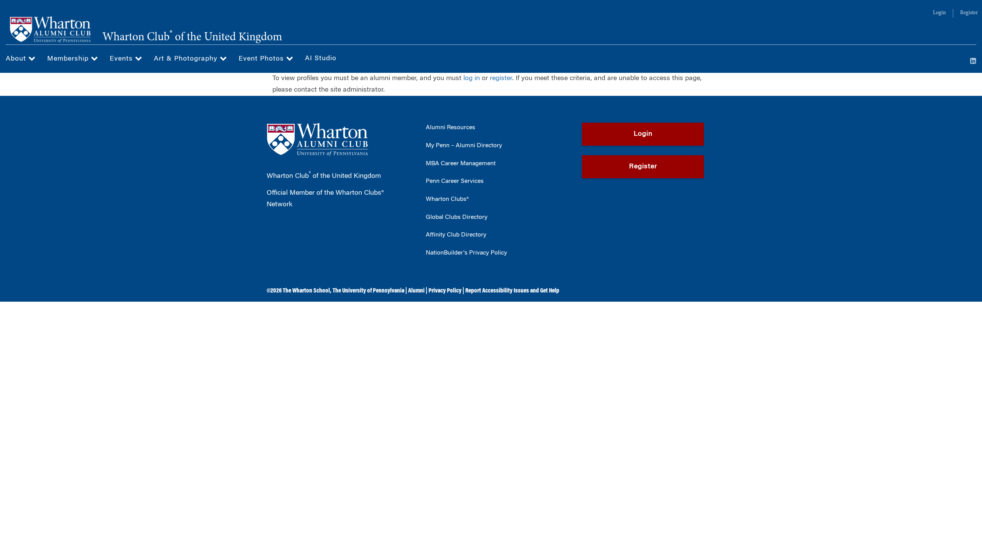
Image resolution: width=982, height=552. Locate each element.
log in (471, 78)
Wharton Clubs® (447, 199)
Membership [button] (69, 59)
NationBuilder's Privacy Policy (466, 253)
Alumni (416, 291)
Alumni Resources (450, 128)
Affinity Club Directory (456, 235)
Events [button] (122, 59)
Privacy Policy (444, 291)
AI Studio (320, 58)
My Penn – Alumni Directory (464, 146)
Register (969, 13)
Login (939, 13)
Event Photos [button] (262, 59)
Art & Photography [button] (187, 59)
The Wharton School (306, 291)
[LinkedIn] (973, 61)
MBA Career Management (461, 164)
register (501, 78)
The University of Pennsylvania (368, 291)
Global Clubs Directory (457, 217)
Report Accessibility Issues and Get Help (512, 291)
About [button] (17, 59)
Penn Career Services (455, 181)
